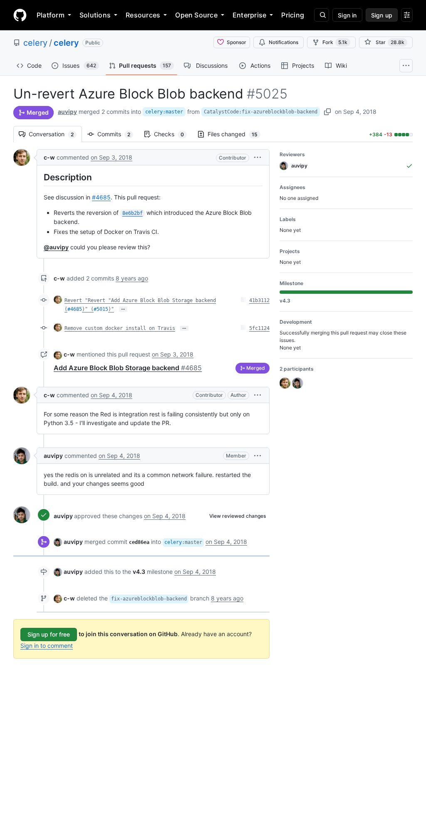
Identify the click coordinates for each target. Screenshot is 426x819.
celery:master (164, 112)
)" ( (88, 309)
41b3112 (259, 300)
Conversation (55, 134)
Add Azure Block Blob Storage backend (128, 368)
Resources (143, 15)
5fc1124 (259, 328)
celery (35, 43)
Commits (118, 134)
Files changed (237, 134)
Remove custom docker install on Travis (119, 328)
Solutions (95, 15)
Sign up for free (48, 634)
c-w (49, 157)
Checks (173, 134)
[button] (258, 157)
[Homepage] (20, 15)
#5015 (101, 309)
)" (111, 309)
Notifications (283, 42)
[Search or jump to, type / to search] (321, 15)
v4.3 (139, 571)
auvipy (67, 111)
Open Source (196, 15)
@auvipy (56, 247)
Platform (50, 15)
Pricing (292, 15)
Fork (334, 42)
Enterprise (249, 15)
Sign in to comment (46, 645)
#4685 (101, 197)
